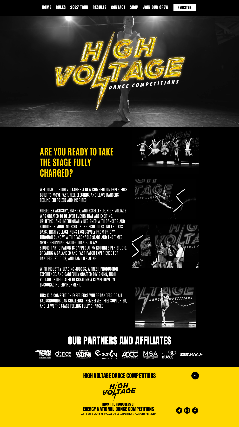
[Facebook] (195, 410)
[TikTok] (179, 410)
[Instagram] (187, 410)
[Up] (195, 375)
